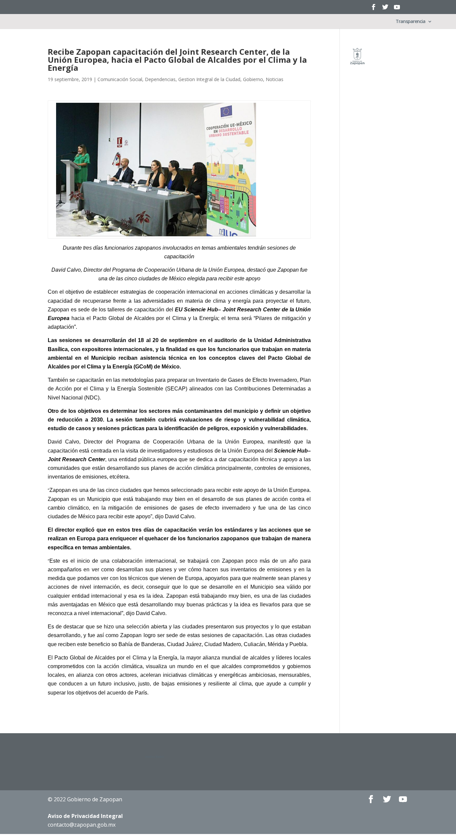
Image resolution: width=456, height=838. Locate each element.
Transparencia (410, 21)
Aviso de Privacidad (85, 816)
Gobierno (253, 79)
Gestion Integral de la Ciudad (209, 79)
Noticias (274, 79)
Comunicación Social (119, 79)
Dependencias (160, 79)
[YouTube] (397, 9)
